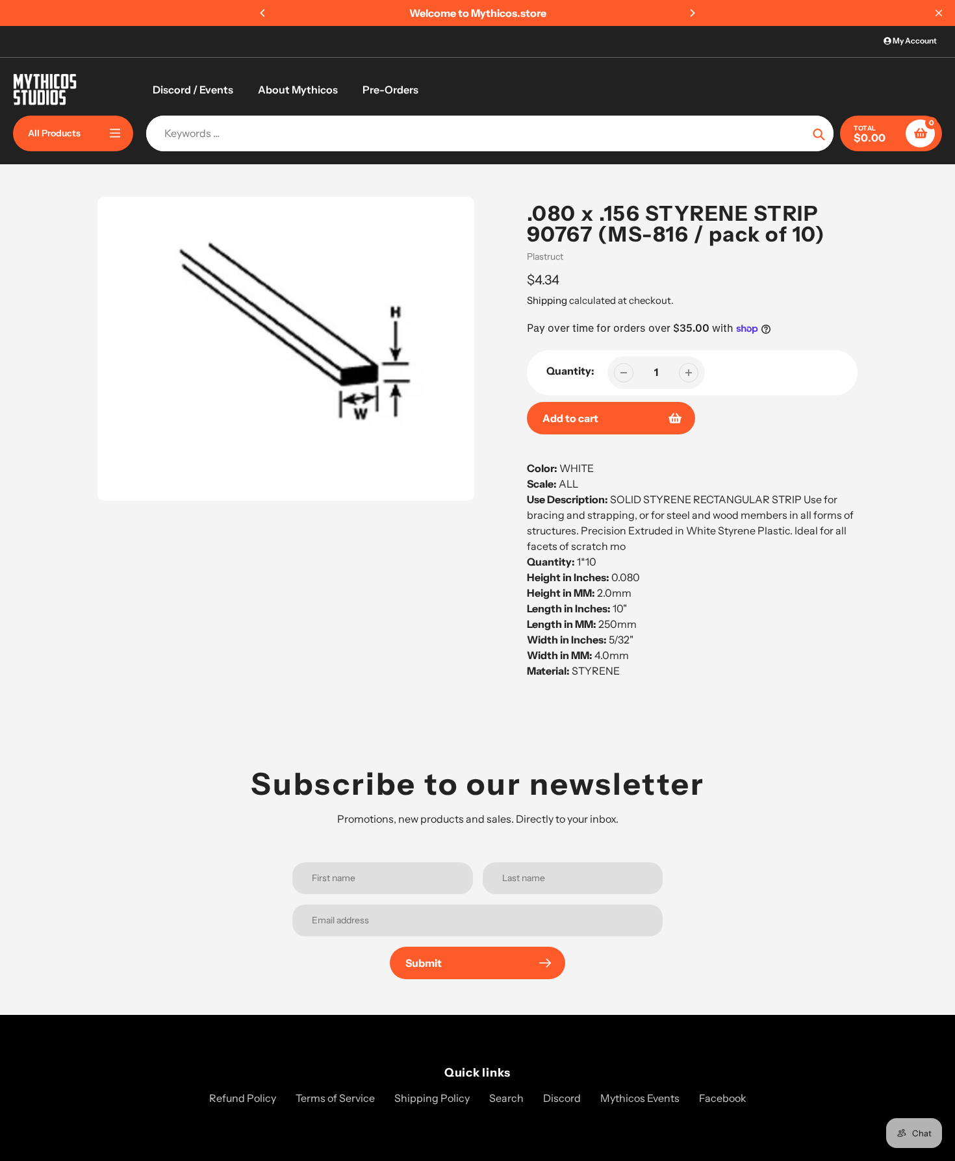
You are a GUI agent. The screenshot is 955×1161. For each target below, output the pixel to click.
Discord (562, 1098)
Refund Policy (242, 1098)
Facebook (722, 1098)
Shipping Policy (432, 1098)
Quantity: (570, 370)
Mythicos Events (640, 1098)
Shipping (547, 300)
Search (506, 1098)
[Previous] (263, 12)
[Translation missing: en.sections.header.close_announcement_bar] (938, 12)
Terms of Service (335, 1098)
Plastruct (545, 256)
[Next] (691, 12)
